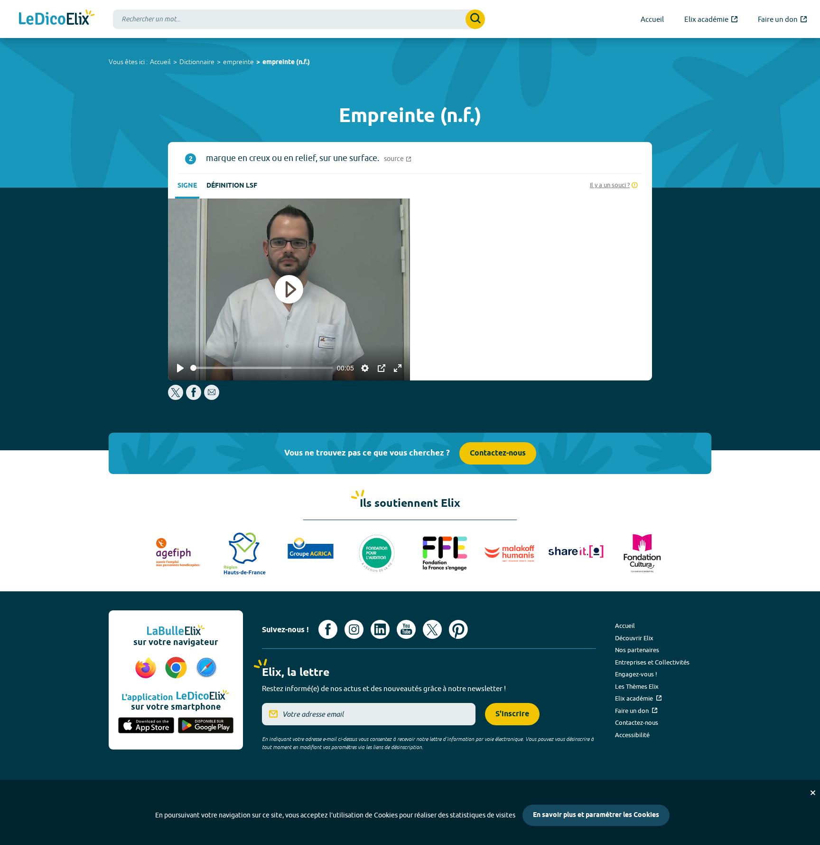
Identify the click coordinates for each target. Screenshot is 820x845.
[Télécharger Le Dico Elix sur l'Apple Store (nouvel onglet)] (146, 726)
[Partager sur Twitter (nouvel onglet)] (176, 397)
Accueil (160, 62)
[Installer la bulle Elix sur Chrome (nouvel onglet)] (177, 668)
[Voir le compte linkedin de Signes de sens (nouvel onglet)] (380, 629)
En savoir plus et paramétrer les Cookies (596, 815)
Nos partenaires (637, 650)
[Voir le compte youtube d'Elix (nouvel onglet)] (406, 629)
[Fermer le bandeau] (813, 793)
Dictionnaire (196, 62)
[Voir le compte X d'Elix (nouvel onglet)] (432, 629)
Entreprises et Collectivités (652, 662)
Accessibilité (632, 735)
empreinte (238, 62)
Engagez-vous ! (636, 674)
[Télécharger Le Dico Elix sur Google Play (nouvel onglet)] (206, 726)
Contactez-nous (498, 453)
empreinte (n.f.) (286, 62)
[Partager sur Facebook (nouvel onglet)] (194, 397)
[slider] (261, 367)
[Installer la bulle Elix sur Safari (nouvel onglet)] (206, 668)
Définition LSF (231, 185)
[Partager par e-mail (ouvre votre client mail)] (212, 397)
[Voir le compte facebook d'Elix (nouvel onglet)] (327, 629)
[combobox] (299, 19)
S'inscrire (512, 714)
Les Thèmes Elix (637, 686)
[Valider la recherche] (475, 19)
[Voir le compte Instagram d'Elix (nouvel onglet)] (354, 629)
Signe (187, 185)
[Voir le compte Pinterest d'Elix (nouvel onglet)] (458, 629)
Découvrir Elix (634, 638)
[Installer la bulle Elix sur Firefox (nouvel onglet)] (147, 668)
